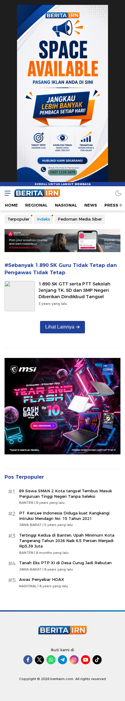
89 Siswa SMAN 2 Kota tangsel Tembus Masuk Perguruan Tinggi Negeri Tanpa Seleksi (65, 493)
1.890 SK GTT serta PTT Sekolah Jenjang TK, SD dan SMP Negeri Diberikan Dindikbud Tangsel (74, 290)
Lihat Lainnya (59, 326)
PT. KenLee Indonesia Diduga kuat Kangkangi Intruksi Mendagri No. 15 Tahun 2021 (64, 516)
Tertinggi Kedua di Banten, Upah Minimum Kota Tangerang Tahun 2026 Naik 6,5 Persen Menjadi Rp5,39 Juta (66, 540)
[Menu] (6, 193)
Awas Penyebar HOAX (41, 579)
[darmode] (118, 193)
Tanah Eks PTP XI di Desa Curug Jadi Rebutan (65, 562)
